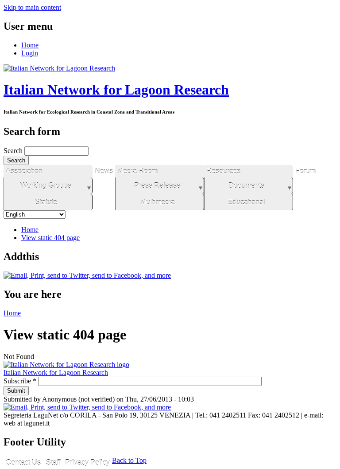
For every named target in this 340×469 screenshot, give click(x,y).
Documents (246, 185)
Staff (53, 462)
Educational (246, 202)
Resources (223, 171)
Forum (305, 171)
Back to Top (129, 460)
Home (30, 45)
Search (14, 150)
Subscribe (20, 381)
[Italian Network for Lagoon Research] (59, 68)
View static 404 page (50, 237)
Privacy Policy (87, 462)
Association (24, 171)
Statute (46, 202)
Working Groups (45, 185)
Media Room (137, 171)
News (104, 171)
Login (29, 53)
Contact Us (23, 462)
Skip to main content (32, 7)
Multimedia (157, 202)
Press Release (157, 185)
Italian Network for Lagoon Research (116, 90)
